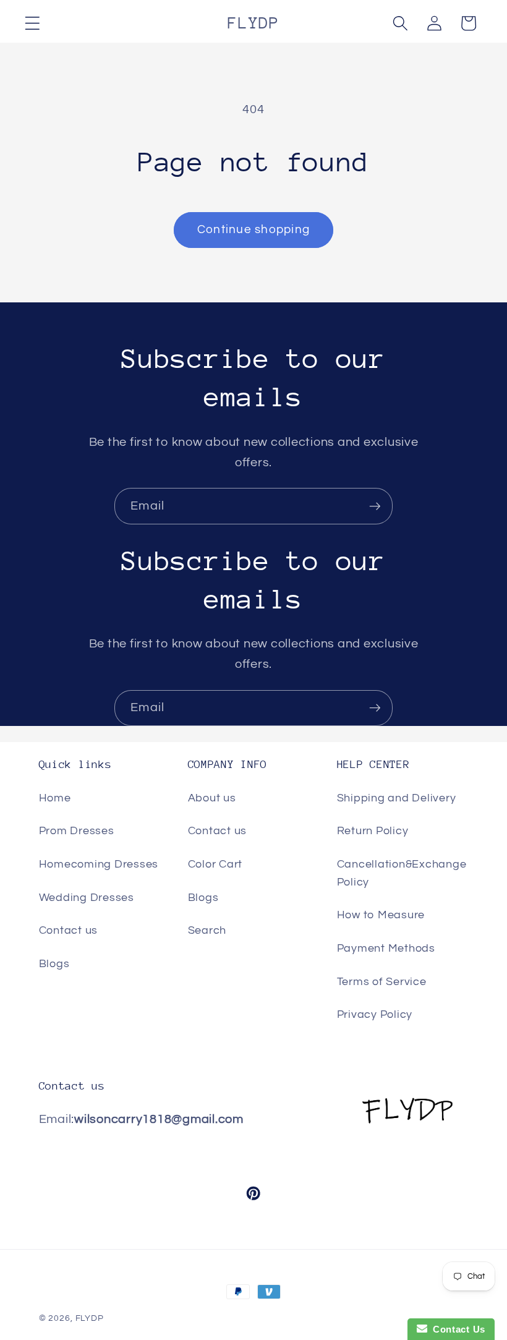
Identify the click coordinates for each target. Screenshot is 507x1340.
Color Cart (215, 864)
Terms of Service (382, 982)
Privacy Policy (375, 1014)
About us (212, 798)
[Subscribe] (375, 506)
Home (55, 798)
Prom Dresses (76, 831)
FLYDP (89, 1318)
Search (207, 930)
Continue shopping (253, 230)
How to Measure (381, 915)
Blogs (54, 964)
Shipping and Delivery (396, 798)
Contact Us (456, 1329)
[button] (32, 23)
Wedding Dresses (86, 897)
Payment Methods (386, 948)
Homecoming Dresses (99, 864)
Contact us (68, 930)
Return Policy (373, 831)
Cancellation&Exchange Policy (402, 873)
